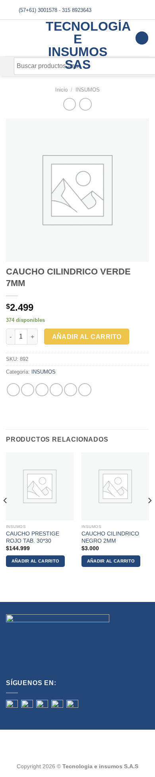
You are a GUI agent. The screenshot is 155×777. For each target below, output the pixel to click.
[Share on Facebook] (27, 389)
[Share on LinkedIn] (84, 389)
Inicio (61, 90)
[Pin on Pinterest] (70, 389)
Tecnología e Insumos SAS (78, 45)
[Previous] (6, 516)
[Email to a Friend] (56, 389)
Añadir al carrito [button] (36, 561)
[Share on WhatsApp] (13, 389)
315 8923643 (76, 10)
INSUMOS (88, 90)
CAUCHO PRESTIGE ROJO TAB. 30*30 (32, 537)
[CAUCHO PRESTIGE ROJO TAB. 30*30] (40, 486)
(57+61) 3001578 (38, 10)
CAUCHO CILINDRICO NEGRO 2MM (110, 537)
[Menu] (10, 38)
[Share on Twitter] (41, 389)
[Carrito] (142, 38)
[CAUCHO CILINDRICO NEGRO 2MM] (115, 486)
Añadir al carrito (87, 336)
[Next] (149, 516)
